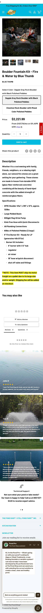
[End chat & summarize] (30, 545)
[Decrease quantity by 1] (14, 134)
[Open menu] (3, 12)
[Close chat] (38, 545)
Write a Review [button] (22, 319)
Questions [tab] (21, 330)
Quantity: (6, 134)
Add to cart (21, 142)
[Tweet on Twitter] (35, 151)
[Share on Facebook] (26, 151)
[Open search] (30, 12)
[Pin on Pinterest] (30, 151)
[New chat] (34, 545)
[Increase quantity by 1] (26, 134)
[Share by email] (39, 151)
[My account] (34, 12)
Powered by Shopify (10, 608)
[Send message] (38, 595)
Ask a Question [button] (22, 325)
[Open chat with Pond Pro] (38, 608)
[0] (39, 12)
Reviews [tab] (8, 330)
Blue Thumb (7, 82)
